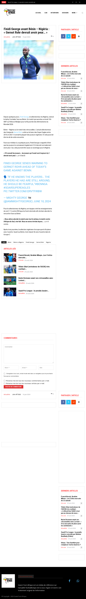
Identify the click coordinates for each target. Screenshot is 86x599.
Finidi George (24, 117)
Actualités (7, 37)
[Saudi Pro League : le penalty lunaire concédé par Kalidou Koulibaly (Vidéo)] (10, 292)
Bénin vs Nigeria (19, 242)
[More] (78, 36)
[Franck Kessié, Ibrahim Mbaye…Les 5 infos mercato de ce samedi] (10, 257)
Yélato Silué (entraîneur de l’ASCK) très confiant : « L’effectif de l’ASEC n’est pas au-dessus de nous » (70, 85)
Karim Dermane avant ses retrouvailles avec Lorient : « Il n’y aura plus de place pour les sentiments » (71, 98)
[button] (82, 13)
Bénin (9, 242)
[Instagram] (76, 2)
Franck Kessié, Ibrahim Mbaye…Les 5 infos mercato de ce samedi (71, 74)
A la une (21, 260)
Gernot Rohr (18, 132)
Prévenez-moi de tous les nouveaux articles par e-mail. (25, 383)
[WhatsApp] (78, 581)
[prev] (43, 2)
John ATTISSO (16, 37)
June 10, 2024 (42, 201)
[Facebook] (72, 2)
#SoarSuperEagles (17, 187)
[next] (47, 2)
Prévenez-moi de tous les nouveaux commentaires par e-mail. (27, 381)
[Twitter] (79, 2)
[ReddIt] (73, 36)
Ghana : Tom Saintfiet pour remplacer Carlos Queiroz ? (71, 119)
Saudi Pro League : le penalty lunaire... (33, 291)
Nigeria (48, 242)
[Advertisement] (29, 100)
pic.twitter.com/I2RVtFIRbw (23, 191)
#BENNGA (41, 184)
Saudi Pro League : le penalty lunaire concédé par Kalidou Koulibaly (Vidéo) (71, 109)
